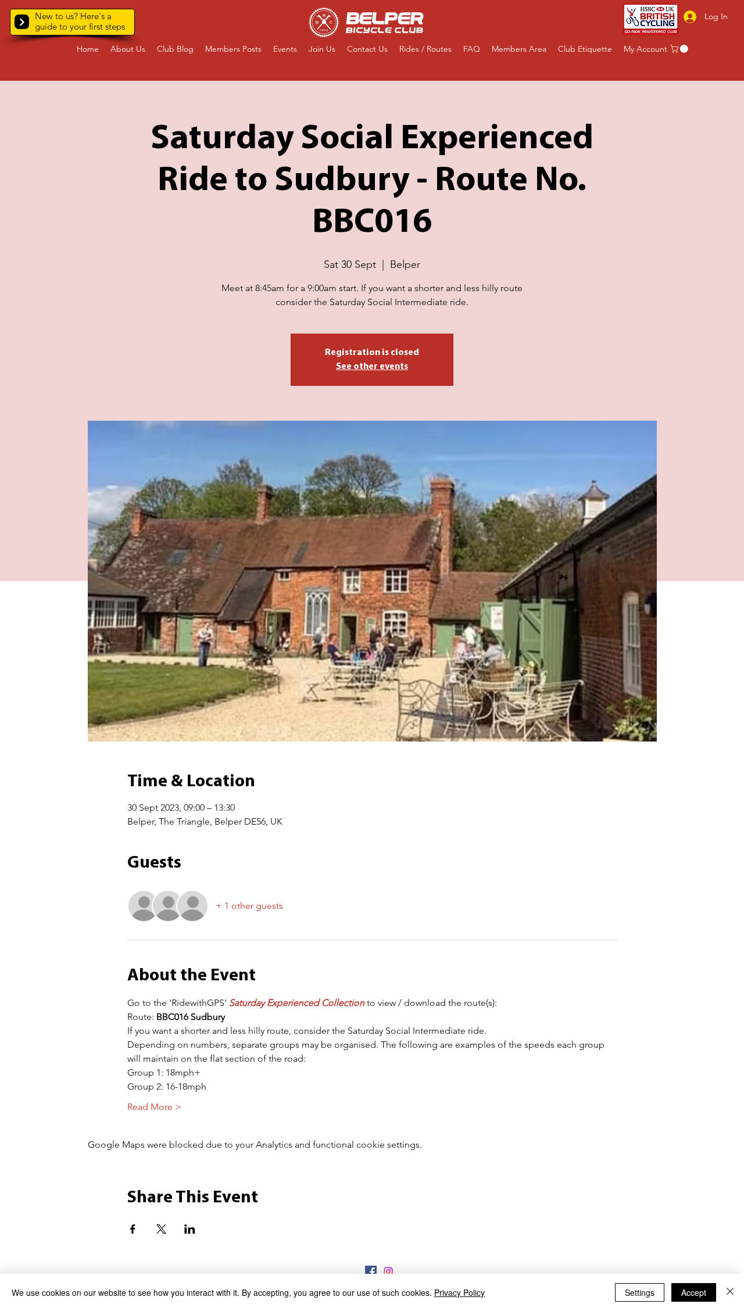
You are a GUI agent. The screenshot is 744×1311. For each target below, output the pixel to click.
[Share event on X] (161, 1229)
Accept (693, 1292)
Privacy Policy (459, 1292)
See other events (372, 366)
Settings (639, 1292)
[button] (22, 22)
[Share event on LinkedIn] (189, 1229)
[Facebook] (371, 1271)
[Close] (730, 1292)
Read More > (154, 1106)
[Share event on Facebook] (132, 1229)
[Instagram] (388, 1271)
